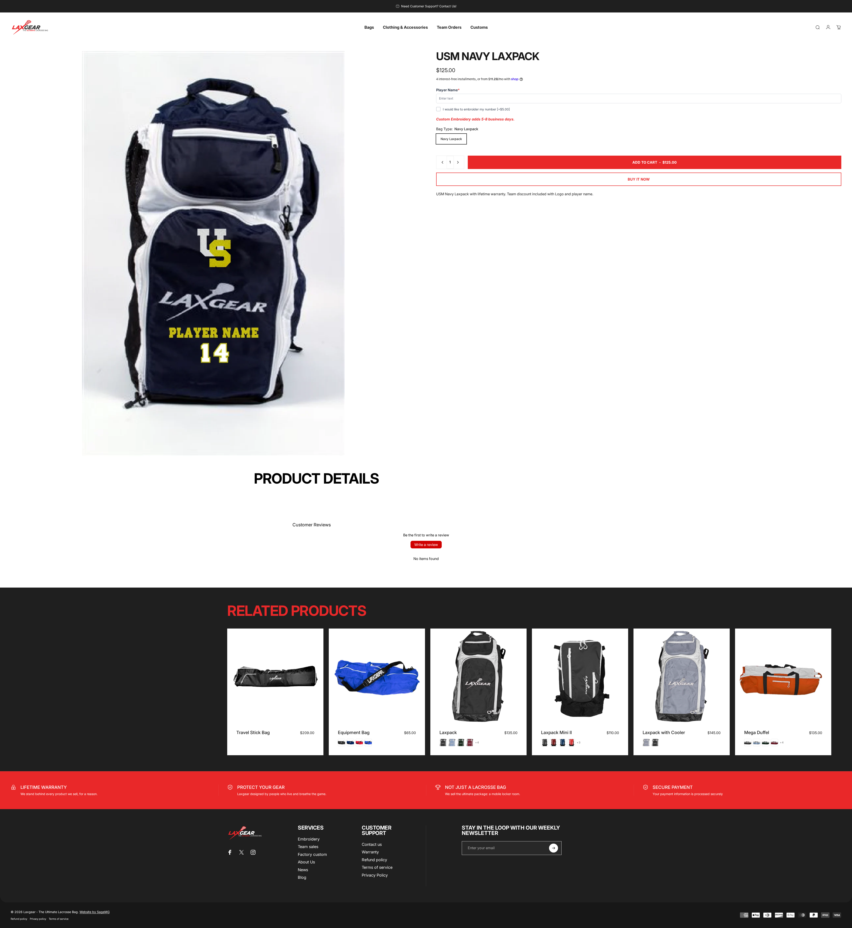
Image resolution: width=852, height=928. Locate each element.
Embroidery (309, 839)
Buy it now (639, 179)
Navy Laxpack (451, 139)
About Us (306, 862)
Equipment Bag (354, 732)
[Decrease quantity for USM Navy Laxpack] (441, 162)
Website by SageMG (95, 912)
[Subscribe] (553, 848)
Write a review (426, 544)
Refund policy (374, 859)
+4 (477, 742)
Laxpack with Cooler (664, 732)
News (303, 869)
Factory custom (312, 854)
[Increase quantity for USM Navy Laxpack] (459, 162)
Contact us (372, 844)
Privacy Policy (375, 875)
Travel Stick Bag (253, 732)
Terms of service (377, 867)
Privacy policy (38, 918)
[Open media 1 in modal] (213, 253)
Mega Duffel (756, 732)
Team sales (308, 846)
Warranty (370, 852)
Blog (302, 877)
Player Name (448, 90)
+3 (579, 742)
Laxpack (448, 732)
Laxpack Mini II (556, 732)
